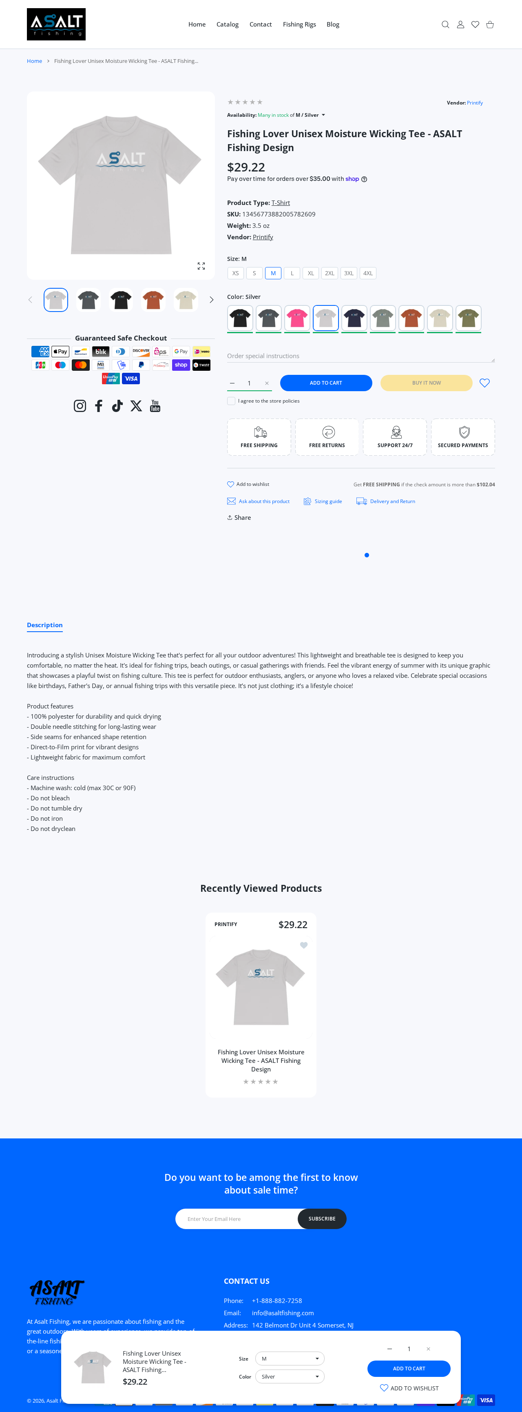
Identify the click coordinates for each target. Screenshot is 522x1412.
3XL (349, 273)
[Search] (445, 24)
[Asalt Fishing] (56, 24)
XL (311, 273)
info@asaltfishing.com (283, 1313)
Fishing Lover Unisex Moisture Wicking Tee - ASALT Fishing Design (261, 1060)
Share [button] (242, 517)
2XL (329, 273)
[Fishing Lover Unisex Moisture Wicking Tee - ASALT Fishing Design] (261, 987)
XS (235, 273)
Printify (475, 102)
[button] (211, 300)
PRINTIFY (226, 924)
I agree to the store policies (269, 400)
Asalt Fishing (61, 1400)
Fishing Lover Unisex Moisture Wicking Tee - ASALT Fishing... (154, 1361)
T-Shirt (281, 202)
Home (34, 61)
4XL (368, 273)
